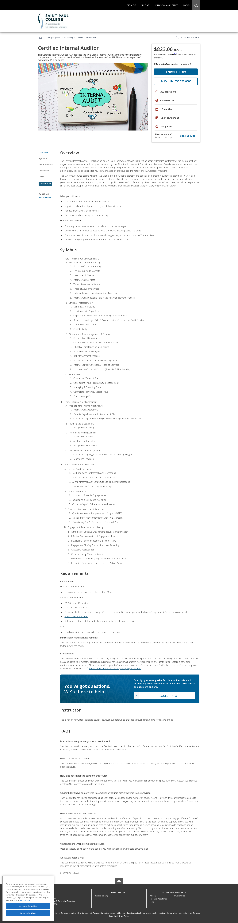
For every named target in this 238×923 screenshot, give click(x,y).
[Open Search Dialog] (196, 5)
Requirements (46, 164)
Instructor (44, 170)
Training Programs (53, 37)
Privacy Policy (123, 916)
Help (152, 902)
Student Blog (179, 896)
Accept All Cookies (28, 906)
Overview (43, 152)
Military (153, 896)
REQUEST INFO (187, 136)
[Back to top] (119, 891)
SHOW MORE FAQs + (70, 872)
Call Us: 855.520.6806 (187, 37)
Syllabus (43, 158)
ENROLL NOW (176, 72)
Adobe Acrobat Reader (76, 616)
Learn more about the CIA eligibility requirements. (115, 668)
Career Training (101, 896)
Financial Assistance (158, 899)
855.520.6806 (45, 197)
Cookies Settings (28, 913)
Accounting (68, 37)
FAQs (41, 176)
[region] (28, 898)
